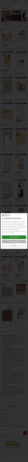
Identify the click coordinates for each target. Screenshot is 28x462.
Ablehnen (14, 246)
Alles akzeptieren (14, 237)
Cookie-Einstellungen (14, 241)
